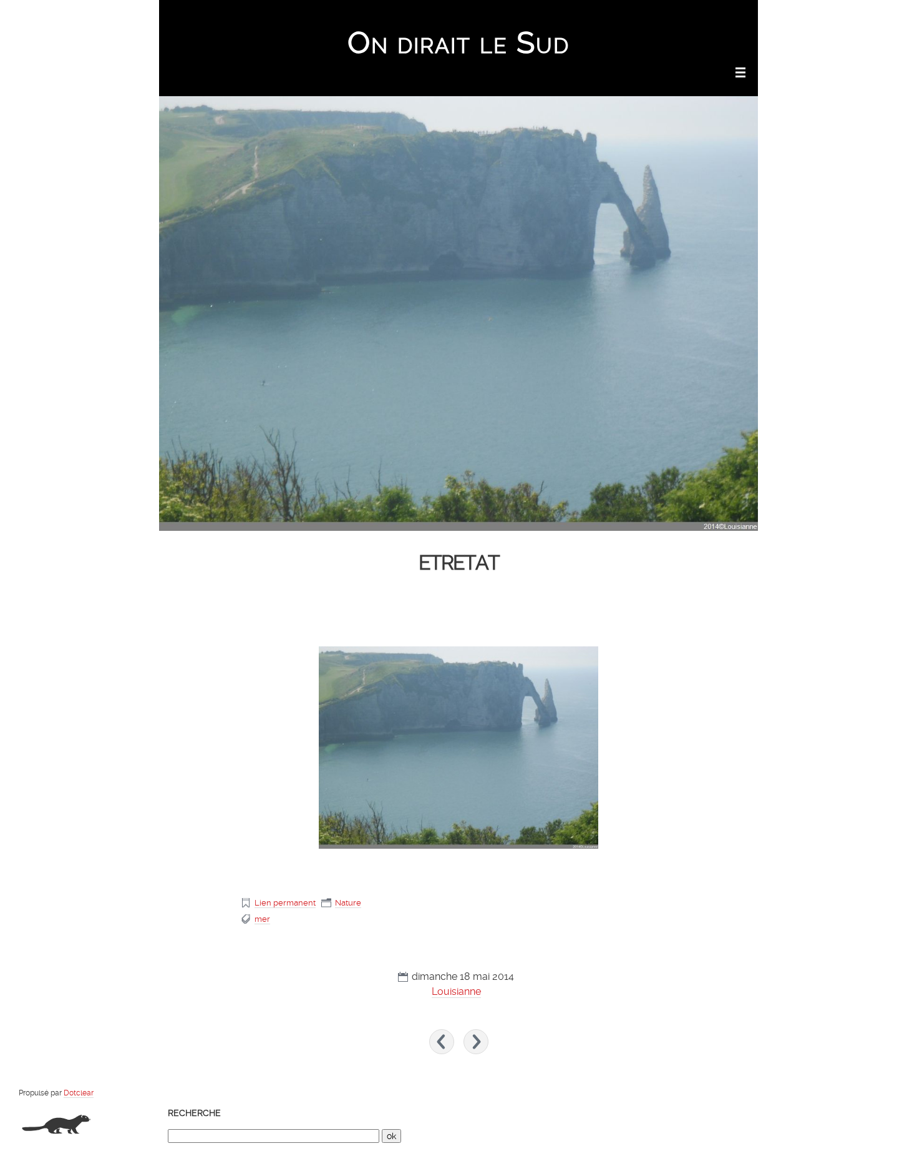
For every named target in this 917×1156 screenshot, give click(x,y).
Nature (348, 902)
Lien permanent (285, 902)
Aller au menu (653, 16)
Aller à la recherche (720, 16)
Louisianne (456, 991)
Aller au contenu (590, 16)
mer (262, 919)
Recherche (194, 1113)
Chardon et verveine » (475, 1041)
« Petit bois (441, 1041)
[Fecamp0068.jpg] (458, 747)
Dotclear (79, 1093)
